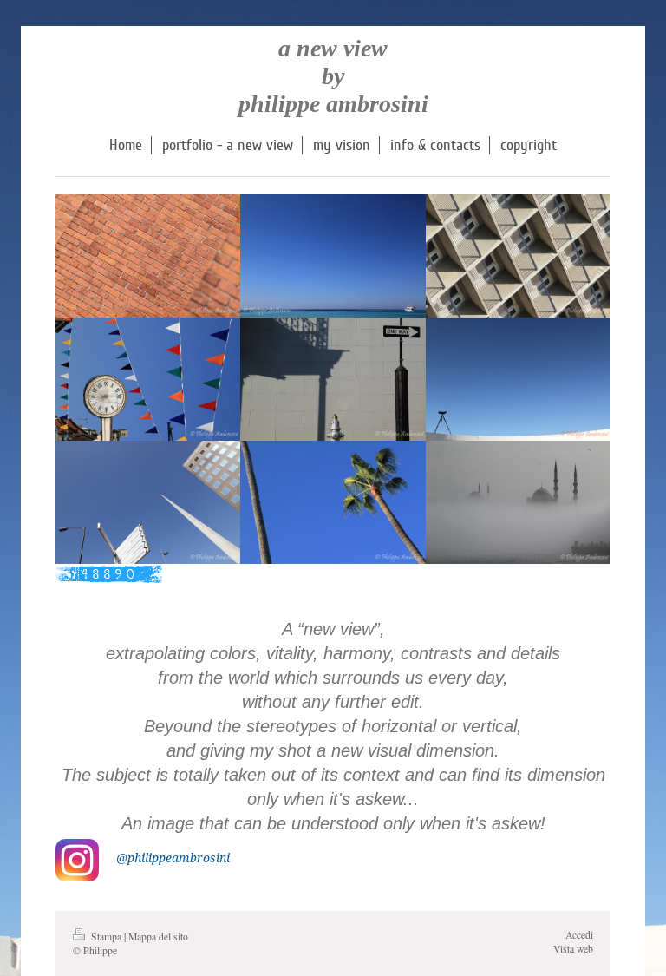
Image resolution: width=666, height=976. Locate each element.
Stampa (106, 936)
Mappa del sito (158, 936)
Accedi (579, 934)
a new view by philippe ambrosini (333, 76)
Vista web (573, 948)
